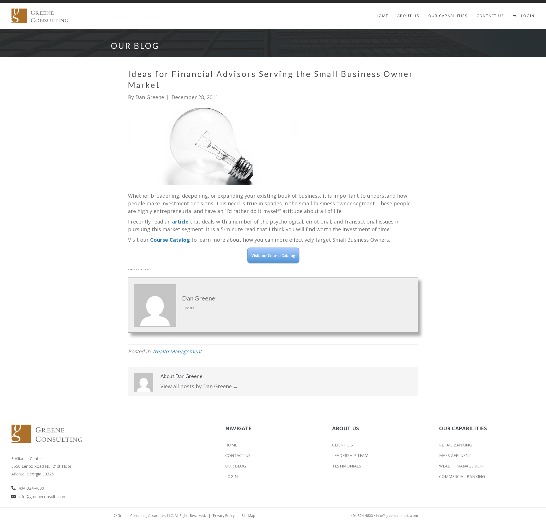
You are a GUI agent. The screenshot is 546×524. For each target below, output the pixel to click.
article (180, 221)
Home (382, 15)
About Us (408, 15)
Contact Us (490, 15)
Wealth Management (177, 351)
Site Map (248, 515)
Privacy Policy (224, 515)
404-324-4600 (31, 488)
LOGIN (526, 15)
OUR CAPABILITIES (448, 15)
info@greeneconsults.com (42, 496)
